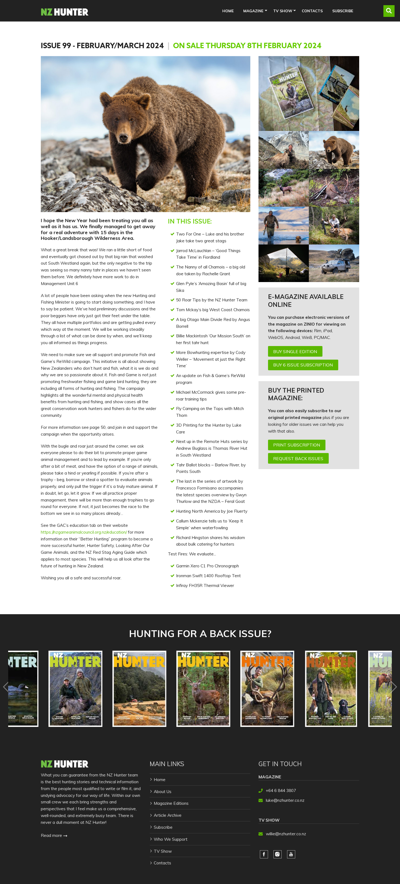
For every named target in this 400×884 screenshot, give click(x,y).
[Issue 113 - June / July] (360, 689)
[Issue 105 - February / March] (232, 689)
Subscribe (342, 10)
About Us (162, 791)
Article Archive (167, 815)
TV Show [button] (282, 10)
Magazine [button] (253, 10)
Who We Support (170, 839)
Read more (52, 835)
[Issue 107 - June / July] (40, 689)
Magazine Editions (171, 803)
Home (228, 10)
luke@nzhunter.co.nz (285, 800)
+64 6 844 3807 (281, 790)
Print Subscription (296, 445)
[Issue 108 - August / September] (104, 689)
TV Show (163, 851)
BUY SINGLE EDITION (295, 351)
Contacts (312, 10)
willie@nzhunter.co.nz (286, 833)
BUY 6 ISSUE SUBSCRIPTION (303, 365)
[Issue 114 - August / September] (296, 689)
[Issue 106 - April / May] (168, 689)
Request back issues (298, 458)
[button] (52, 134)
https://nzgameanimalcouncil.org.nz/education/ (84, 532)
